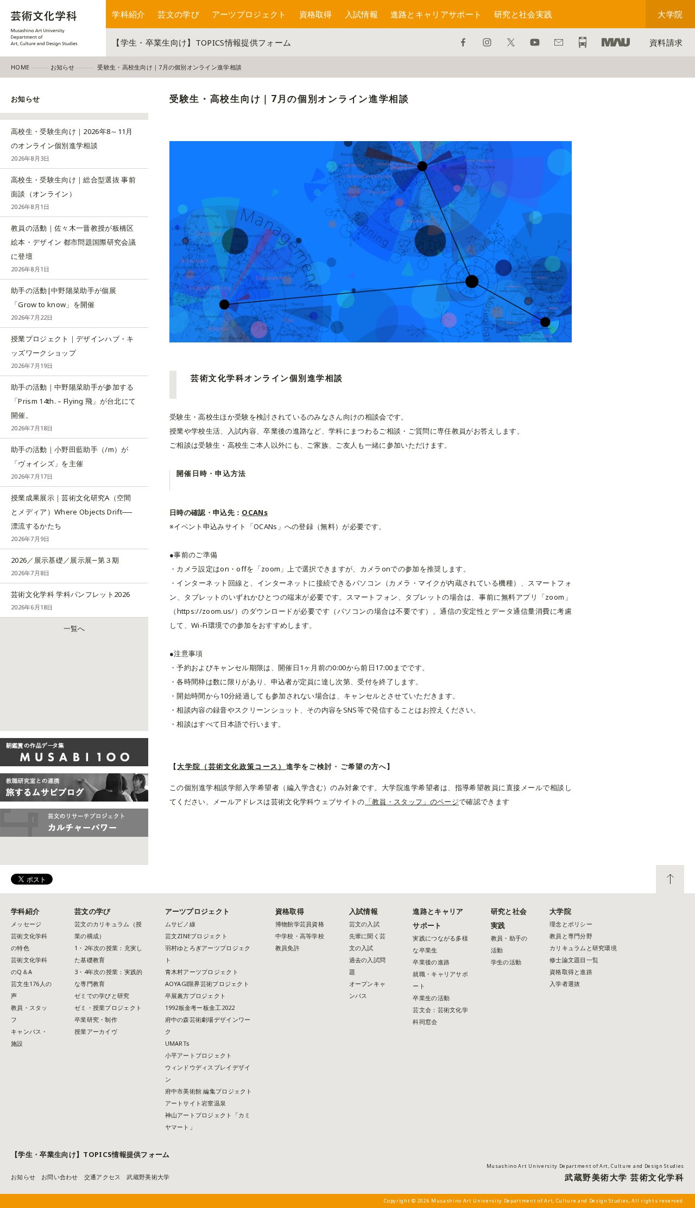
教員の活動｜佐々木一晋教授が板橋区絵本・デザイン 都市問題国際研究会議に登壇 (73, 248)
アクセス (583, 42)
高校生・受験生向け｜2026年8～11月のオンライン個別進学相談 (72, 144)
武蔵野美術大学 (616, 42)
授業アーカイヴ (95, 1031)
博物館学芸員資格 (299, 924)
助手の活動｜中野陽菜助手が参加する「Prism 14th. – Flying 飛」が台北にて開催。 (73, 407)
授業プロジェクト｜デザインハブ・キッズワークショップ (72, 352)
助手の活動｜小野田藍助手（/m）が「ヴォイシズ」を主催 (70, 462)
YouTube (535, 42)
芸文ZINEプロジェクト (196, 936)
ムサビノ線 (180, 924)
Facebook (463, 42)
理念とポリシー (570, 924)
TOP (670, 879)
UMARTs (177, 1043)
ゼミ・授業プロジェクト (108, 1007)
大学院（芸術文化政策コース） (231, 766)
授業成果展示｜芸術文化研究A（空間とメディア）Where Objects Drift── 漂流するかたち (71, 518)
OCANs (255, 512)
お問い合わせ (559, 42)
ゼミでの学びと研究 (101, 995)
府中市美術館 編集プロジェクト (208, 1091)
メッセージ (26, 924)
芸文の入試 (364, 924)
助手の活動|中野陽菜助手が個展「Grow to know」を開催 (63, 303)
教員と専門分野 (570, 936)
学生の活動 (506, 962)
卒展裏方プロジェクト (195, 995)
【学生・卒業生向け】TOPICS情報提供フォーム (201, 42)
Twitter (511, 42)
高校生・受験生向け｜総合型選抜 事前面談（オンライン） (73, 193)
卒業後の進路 (431, 962)
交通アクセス (102, 1177)
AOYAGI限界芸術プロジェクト (207, 984)
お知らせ (23, 1177)
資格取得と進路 (570, 972)
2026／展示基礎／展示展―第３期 (65, 566)
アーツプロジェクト (249, 14)
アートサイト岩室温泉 (195, 1103)
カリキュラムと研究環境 (583, 948)
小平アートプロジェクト (198, 1055)
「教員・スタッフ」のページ (412, 801)
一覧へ (74, 628)
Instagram (487, 42)
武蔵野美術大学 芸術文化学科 (624, 1177)
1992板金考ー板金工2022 (200, 1007)
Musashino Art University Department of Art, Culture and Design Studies (585, 1165)
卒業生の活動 (431, 998)
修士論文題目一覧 (573, 960)
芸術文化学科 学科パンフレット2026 (70, 600)
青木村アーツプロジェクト (201, 972)
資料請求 (666, 42)
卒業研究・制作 (95, 1019)
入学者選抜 (564, 984)
